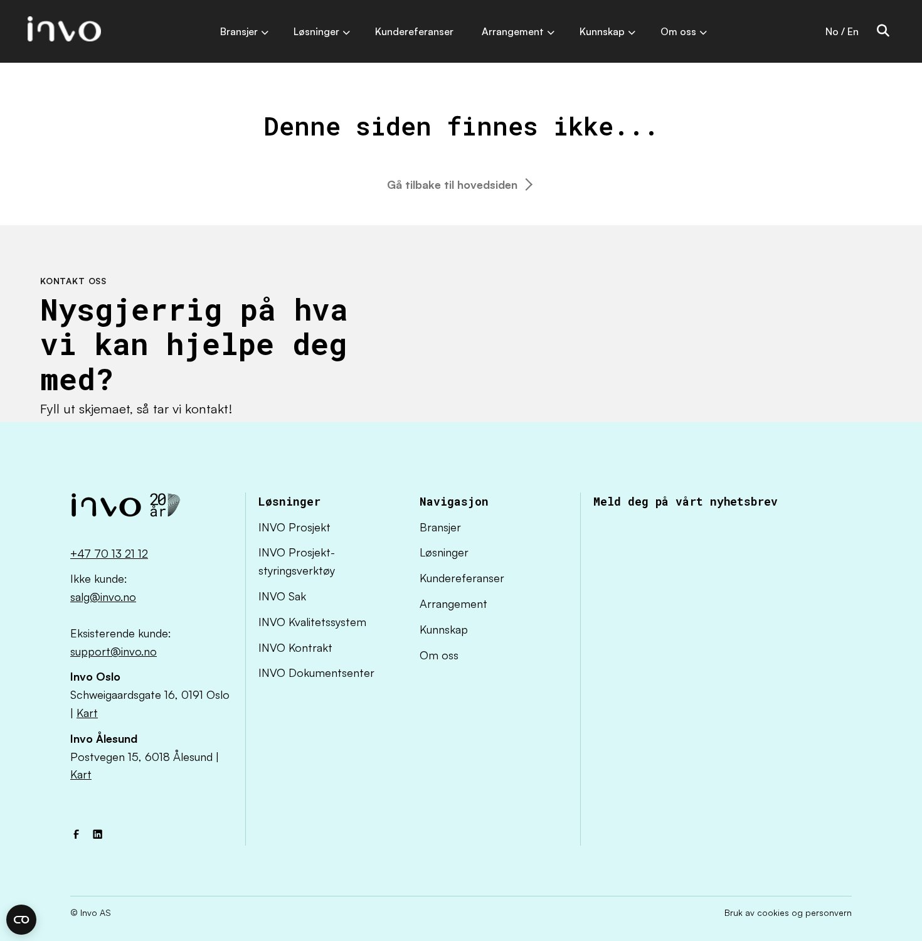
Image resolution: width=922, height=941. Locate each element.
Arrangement (453, 603)
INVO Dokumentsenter (316, 672)
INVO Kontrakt (295, 647)
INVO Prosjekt (294, 527)
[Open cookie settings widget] (21, 920)
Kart (87, 713)
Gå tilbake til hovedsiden (452, 184)
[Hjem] (125, 508)
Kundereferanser (462, 578)
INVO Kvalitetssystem (312, 622)
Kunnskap (444, 629)
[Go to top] (875, 894)
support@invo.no (113, 651)
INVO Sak (282, 596)
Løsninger (444, 552)
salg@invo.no (103, 596)
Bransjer (440, 527)
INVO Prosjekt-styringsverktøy (296, 561)
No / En (842, 31)
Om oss (439, 655)
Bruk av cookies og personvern (788, 912)
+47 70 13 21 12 (109, 553)
